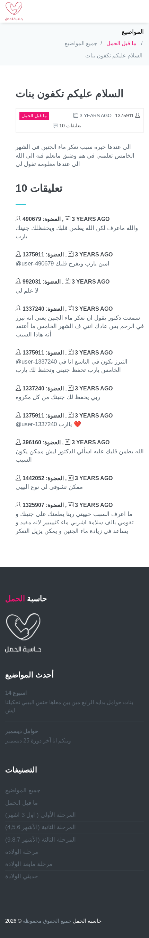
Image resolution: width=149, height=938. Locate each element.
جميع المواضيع (80, 43)
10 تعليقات (69, 125)
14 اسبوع (16, 693)
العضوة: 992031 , (65, 282)
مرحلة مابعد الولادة (28, 864)
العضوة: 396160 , (65, 442)
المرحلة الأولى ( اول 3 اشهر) (40, 815)
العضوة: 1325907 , (67, 505)
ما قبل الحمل (121, 43)
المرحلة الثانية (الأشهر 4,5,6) (40, 827)
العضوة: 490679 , (65, 219)
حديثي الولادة (21, 876)
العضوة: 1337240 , (67, 309)
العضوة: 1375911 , (67, 254)
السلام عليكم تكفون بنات (113, 55)
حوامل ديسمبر (21, 731)
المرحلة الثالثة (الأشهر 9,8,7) (40, 839)
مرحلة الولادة (21, 852)
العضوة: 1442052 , (67, 478)
